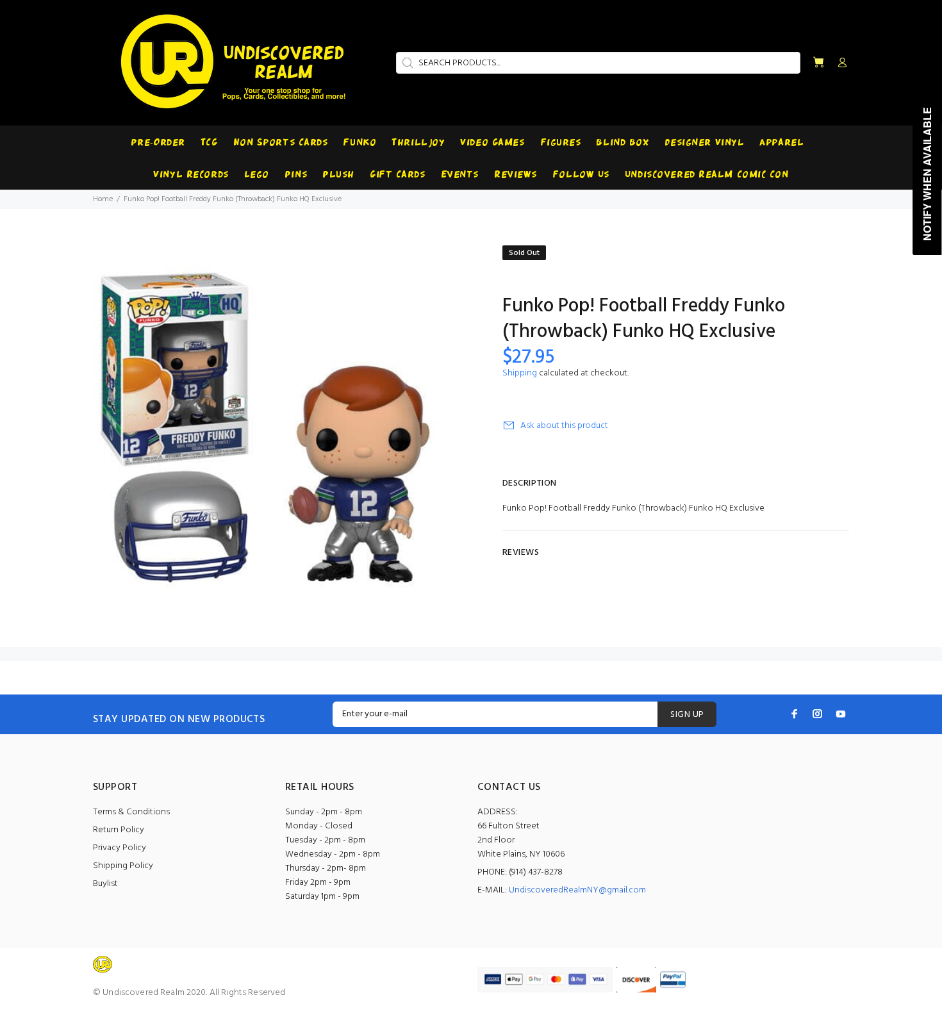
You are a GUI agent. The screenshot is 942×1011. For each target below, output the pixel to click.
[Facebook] (794, 713)
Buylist (105, 883)
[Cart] (818, 63)
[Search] (406, 63)
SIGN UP (687, 714)
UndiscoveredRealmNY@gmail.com (577, 890)
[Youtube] (840, 713)
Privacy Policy (119, 848)
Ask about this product (564, 425)
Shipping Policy (123, 866)
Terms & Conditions (131, 812)
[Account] (839, 63)
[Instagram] (817, 713)
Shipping (519, 373)
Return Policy (118, 830)
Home (103, 199)
